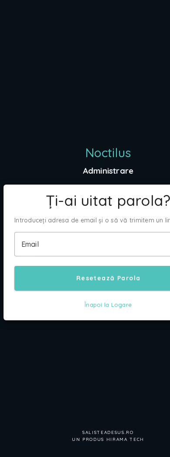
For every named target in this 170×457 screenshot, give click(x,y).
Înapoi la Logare (108, 304)
